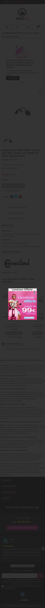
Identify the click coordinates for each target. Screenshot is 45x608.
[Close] (34, 290)
